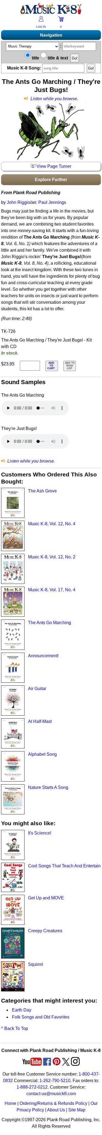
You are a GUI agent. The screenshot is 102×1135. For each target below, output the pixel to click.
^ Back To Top (14, 1028)
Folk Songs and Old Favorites (40, 1017)
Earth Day (21, 1010)
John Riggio (18, 202)
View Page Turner (53, 166)
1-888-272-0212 (32, 1087)
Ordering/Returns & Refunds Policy (53, 1103)
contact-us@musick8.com (51, 1093)
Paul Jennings (52, 202)
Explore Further (51, 179)
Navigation (51, 35)
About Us (56, 1110)
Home (10, 1103)
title (35, 58)
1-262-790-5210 (54, 1080)
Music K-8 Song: (24, 68)
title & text (57, 58)
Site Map (76, 1110)
